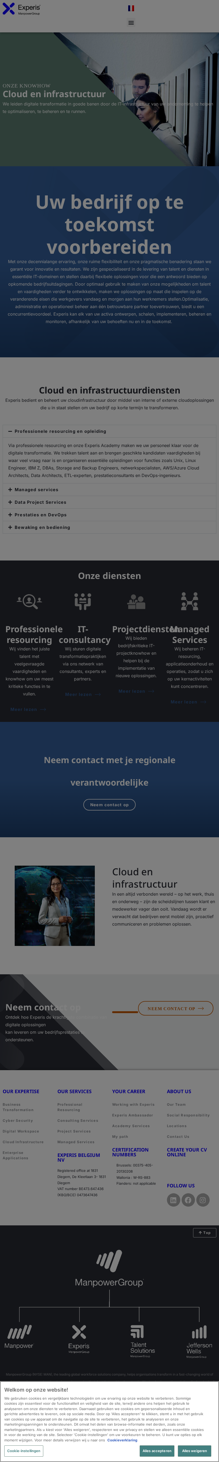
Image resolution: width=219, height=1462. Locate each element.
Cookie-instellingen (23, 1451)
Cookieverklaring (122, 1440)
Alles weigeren (194, 1451)
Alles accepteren (157, 1451)
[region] (109, 1421)
